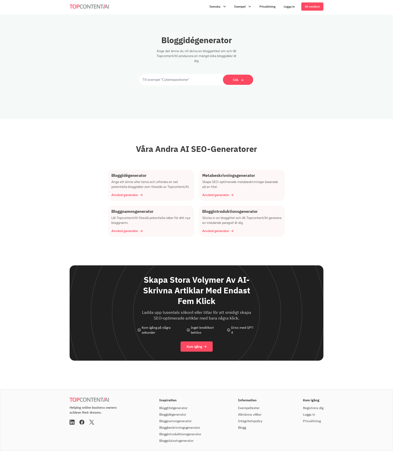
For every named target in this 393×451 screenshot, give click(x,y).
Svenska (214, 6)
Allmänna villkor (250, 414)
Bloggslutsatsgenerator (176, 441)
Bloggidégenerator (172, 414)
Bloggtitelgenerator (173, 408)
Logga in (289, 6)
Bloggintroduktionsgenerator (180, 434)
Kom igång (194, 346)
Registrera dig (313, 408)
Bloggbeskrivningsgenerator (179, 427)
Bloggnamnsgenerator (175, 421)
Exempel (240, 6)
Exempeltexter (249, 408)
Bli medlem (312, 6)
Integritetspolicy (250, 421)
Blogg (242, 427)
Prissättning (268, 6)
